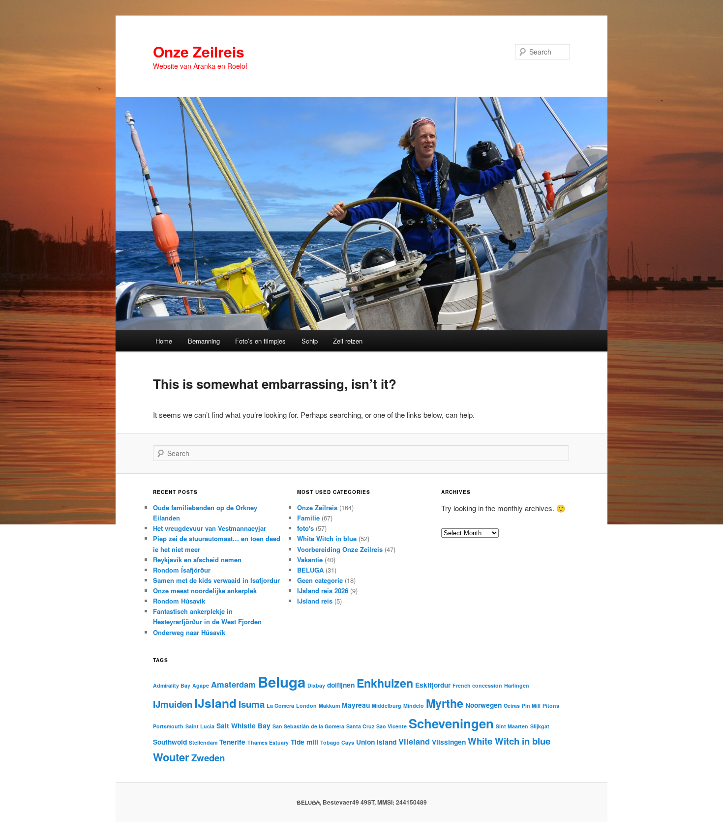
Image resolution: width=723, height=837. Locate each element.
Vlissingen (449, 742)
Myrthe (444, 703)
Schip (309, 341)
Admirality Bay (171, 685)
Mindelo (413, 705)
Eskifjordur (433, 685)
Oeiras (512, 705)
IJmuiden (172, 704)
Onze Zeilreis (198, 51)
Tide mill (304, 742)
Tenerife (232, 742)
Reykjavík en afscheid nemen (197, 559)
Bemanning (204, 341)
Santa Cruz (360, 726)
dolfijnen (341, 685)
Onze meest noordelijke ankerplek (205, 590)
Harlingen (516, 685)
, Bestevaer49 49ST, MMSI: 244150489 (362, 802)
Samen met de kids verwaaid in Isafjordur (216, 580)
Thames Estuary (268, 742)
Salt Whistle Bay (243, 725)
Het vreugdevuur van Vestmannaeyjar (209, 528)
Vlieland (414, 741)
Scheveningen (451, 723)
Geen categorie (320, 580)
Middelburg (386, 705)
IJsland (215, 703)
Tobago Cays (337, 742)
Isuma (252, 704)
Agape (200, 685)
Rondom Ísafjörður (182, 570)
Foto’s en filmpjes (260, 341)
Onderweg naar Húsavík (189, 632)
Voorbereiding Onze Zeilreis (340, 549)
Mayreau (356, 705)
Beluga (281, 681)
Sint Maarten (512, 726)
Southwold (170, 742)
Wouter (171, 757)
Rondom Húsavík (179, 601)
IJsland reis (314, 601)
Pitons (550, 705)
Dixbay (316, 685)
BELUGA (310, 570)
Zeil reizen (347, 341)
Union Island (376, 742)
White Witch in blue (327, 538)
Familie (308, 517)
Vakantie (310, 559)
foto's (305, 528)
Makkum (329, 705)
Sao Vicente (391, 726)
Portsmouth (168, 726)
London (306, 705)
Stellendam (203, 742)
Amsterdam (233, 684)
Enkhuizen (385, 683)
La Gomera (280, 705)
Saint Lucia (199, 726)
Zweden (208, 757)
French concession (477, 685)
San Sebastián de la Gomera (308, 726)
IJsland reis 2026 (322, 590)
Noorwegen (483, 705)
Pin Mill (531, 705)
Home (163, 341)
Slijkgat (539, 726)
